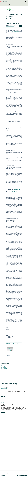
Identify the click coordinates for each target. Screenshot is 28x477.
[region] (14, 474)
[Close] (27, 472)
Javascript (2, 369)
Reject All (25, 475)
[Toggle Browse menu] (25, 4)
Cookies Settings (3, 475)
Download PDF (3, 366)
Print (1, 365)
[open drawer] (27, 1)
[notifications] (25, 1)
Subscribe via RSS (3, 367)
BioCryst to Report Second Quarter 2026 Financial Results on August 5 (13, 405)
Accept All (19, 475)
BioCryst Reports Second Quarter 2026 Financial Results (12, 389)
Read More (3, 396)
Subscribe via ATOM (4, 368)
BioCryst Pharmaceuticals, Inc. (10, 26)
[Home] (3, 1)
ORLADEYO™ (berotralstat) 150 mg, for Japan (9, 353)
